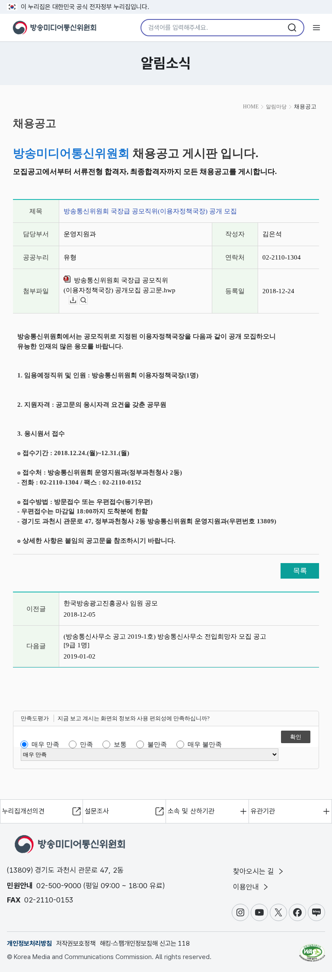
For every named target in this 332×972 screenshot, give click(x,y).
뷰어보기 (87, 300)
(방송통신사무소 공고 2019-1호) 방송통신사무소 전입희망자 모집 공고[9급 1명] (165, 641)
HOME (251, 107)
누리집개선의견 (23, 811)
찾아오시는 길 (254, 871)
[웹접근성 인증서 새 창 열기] (312, 949)
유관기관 (263, 811)
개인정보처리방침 (29, 943)
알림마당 (276, 107)
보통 (120, 744)
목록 (300, 570)
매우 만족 (45, 744)
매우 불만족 (205, 744)
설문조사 (97, 811)
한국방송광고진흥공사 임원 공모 (111, 603)
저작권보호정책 (76, 943)
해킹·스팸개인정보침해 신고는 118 (145, 943)
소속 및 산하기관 (191, 811)
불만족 (157, 744)
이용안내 (247, 887)
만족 (86, 744)
